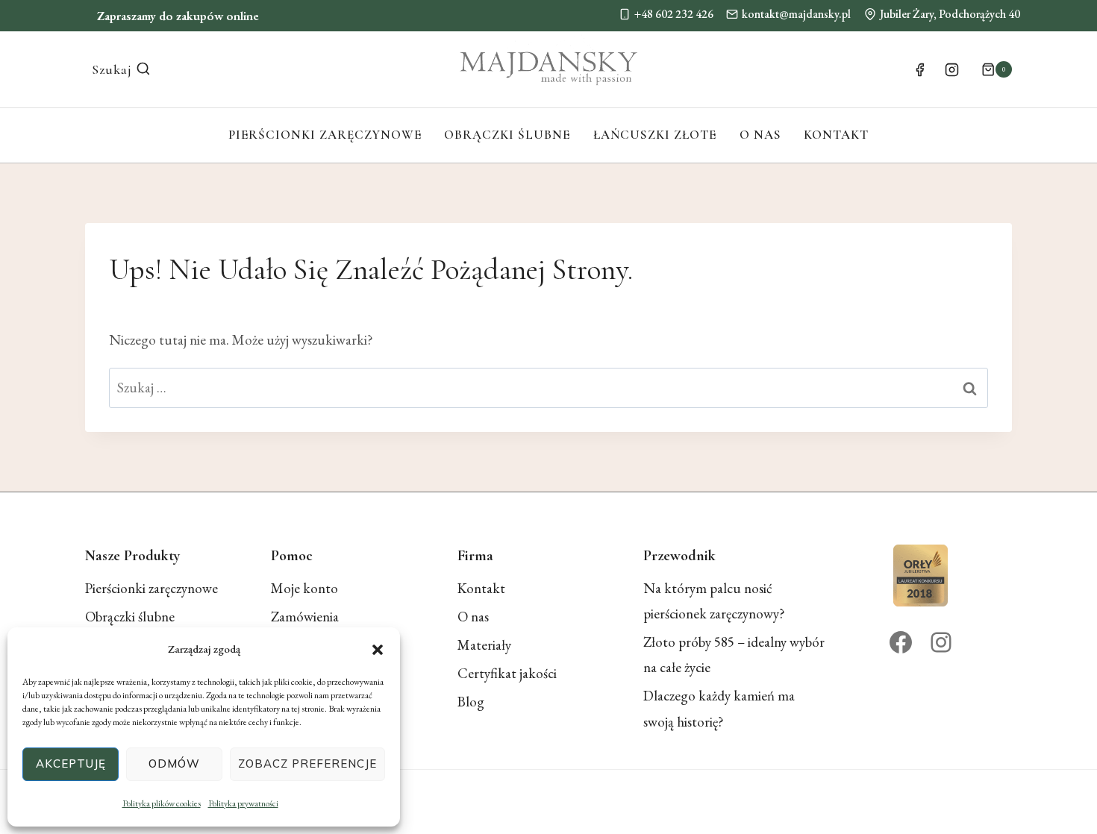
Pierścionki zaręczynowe (325, 134)
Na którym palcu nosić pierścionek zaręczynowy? (714, 601)
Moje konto (304, 588)
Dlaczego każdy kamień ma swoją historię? (719, 708)
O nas (760, 134)
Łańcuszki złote (654, 134)
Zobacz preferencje (307, 763)
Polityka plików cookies (161, 803)
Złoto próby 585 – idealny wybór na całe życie (734, 655)
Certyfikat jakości (507, 673)
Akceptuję (71, 763)
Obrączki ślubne (507, 134)
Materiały (484, 645)
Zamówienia (305, 616)
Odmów (174, 763)
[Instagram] (952, 69)
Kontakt (836, 134)
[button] (377, 649)
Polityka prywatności (243, 803)
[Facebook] (919, 69)
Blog (470, 701)
